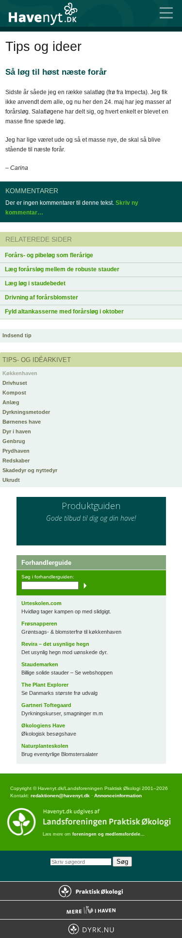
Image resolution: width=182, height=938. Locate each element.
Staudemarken (39, 664)
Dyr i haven (16, 431)
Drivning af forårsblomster (41, 297)
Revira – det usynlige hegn (55, 644)
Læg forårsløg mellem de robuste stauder (62, 269)
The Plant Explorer (44, 685)
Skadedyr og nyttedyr (29, 470)
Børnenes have (21, 422)
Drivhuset (14, 383)
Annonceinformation (118, 795)
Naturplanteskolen (44, 746)
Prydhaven (16, 451)
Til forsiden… (48, 13)
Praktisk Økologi (91, 891)
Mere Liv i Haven (91, 910)
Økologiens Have (43, 725)
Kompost (14, 392)
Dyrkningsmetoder (26, 412)
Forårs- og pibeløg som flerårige (49, 255)
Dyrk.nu (91, 929)
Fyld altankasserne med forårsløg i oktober (64, 311)
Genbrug (13, 441)
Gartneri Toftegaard (46, 705)
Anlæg (10, 402)
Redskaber (16, 460)
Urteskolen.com (41, 603)
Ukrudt (11, 480)
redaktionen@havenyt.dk (60, 795)
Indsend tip (17, 335)
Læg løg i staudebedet (35, 283)
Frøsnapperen (39, 623)
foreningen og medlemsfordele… (108, 834)
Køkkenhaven (19, 373)
